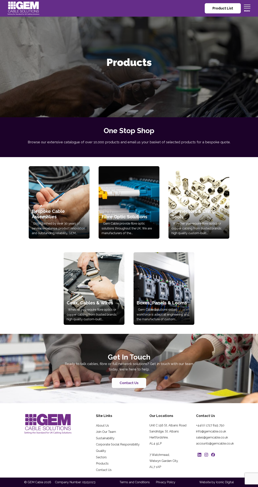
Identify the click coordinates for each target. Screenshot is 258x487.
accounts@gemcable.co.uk (215, 443)
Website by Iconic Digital (216, 482)
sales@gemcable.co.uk (212, 437)
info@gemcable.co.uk (211, 431)
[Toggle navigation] (247, 6)
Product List (222, 8)
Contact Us (129, 383)
